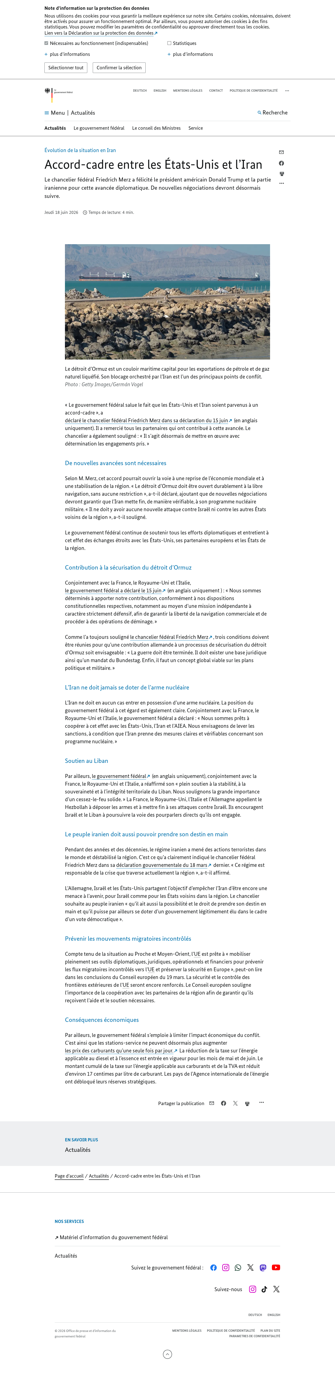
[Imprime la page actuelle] (282, 174)
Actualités (55, 128)
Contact (216, 91)
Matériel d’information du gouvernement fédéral (113, 1237)
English (160, 91)
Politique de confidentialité (254, 91)
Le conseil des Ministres (156, 128)
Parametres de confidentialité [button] (254, 1336)
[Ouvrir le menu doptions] (282, 184)
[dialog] (167, 40)
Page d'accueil (69, 1176)
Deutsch (140, 91)
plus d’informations (70, 54)
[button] (287, 91)
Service (195, 128)
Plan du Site (270, 1331)
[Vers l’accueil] (58, 95)
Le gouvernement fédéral (99, 128)
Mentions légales (187, 91)
